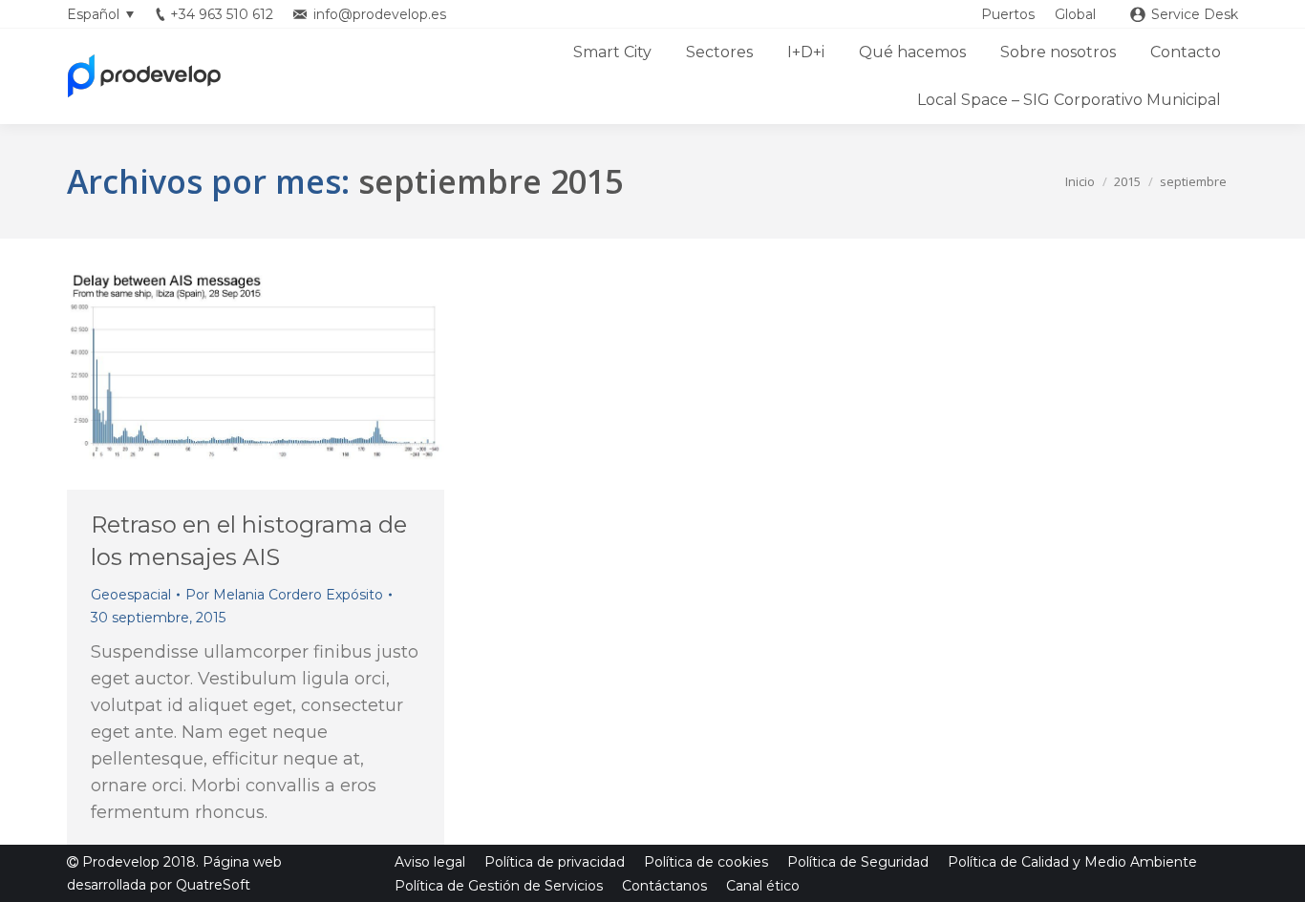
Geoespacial (131, 594)
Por (284, 594)
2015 (1127, 181)
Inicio (1080, 181)
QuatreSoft (213, 884)
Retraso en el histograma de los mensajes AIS (249, 541)
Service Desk (1194, 14)
